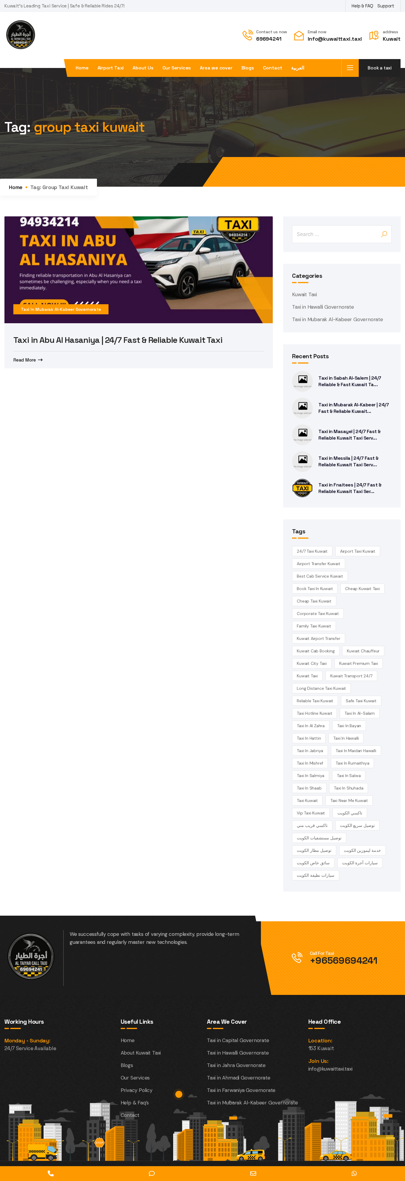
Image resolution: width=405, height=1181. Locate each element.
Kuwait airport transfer (318, 638)
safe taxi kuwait (361, 700)
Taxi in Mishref (310, 763)
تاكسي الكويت (349, 813)
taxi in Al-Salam (360, 713)
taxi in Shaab (309, 788)
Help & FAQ (362, 6)
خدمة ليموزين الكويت (362, 850)
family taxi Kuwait (314, 626)
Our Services (176, 68)
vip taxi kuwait (311, 813)
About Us (143, 68)
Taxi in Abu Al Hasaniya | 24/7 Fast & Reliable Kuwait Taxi (117, 340)
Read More (24, 360)
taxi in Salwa (349, 775)
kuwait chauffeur (363, 651)
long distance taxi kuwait (321, 688)
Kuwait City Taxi (312, 663)
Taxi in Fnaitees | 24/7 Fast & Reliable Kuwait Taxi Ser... (349, 488)
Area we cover (216, 68)
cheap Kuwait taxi (362, 588)
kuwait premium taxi (358, 663)
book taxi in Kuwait (315, 588)
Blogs (247, 68)
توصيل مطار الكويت (314, 850)
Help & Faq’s (135, 1102)
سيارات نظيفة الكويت (315, 875)
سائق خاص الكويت (313, 862)
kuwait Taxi (307, 676)
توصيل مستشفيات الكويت (319, 838)
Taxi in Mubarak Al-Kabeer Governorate (61, 309)
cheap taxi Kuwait (314, 601)
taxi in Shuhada (348, 788)
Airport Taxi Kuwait (357, 551)
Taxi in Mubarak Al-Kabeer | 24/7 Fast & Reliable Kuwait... (353, 408)
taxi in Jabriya (310, 750)
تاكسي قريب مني (312, 825)
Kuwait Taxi (304, 294)
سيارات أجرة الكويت (360, 862)
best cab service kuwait (320, 576)
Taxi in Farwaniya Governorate (241, 1090)
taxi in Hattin (309, 738)
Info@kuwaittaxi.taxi (335, 39)
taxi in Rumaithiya (352, 763)
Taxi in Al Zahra (311, 725)
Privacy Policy (136, 1090)
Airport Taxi (111, 68)
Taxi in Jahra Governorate (236, 1065)
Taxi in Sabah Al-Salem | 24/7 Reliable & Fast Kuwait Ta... (349, 381)
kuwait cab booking (315, 651)
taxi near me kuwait (349, 800)
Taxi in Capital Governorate (238, 1040)
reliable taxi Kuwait (315, 700)
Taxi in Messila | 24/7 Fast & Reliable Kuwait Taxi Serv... (348, 461)
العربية (297, 68)
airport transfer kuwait (318, 563)
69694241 (268, 39)
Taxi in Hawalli (346, 738)
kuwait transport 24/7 (351, 676)
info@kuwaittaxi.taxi (330, 1069)
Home (82, 68)
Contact (273, 68)
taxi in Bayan (349, 725)
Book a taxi (380, 68)
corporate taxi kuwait (318, 613)
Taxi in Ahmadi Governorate (238, 1077)
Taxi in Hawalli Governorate (323, 307)
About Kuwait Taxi (141, 1053)
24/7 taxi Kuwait (312, 551)
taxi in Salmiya (310, 775)
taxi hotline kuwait (314, 713)
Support (385, 6)
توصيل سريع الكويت (357, 825)
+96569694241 (343, 960)
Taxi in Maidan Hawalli (356, 750)
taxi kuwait (307, 800)
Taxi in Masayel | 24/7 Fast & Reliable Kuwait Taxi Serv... (349, 434)
